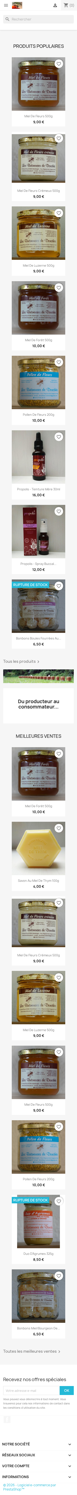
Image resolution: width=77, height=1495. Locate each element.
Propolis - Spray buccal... (38, 564)
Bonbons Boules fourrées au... (38, 638)
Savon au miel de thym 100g (38, 881)
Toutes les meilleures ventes (32, 1351)
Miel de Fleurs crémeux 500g (38, 191)
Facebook (7, 1419)
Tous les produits (22, 661)
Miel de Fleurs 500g (38, 116)
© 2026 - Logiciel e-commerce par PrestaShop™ (29, 1487)
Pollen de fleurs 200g (38, 415)
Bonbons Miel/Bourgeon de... (38, 1328)
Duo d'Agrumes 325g (38, 1254)
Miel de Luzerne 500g (38, 265)
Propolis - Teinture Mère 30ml (38, 489)
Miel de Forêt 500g (38, 340)
